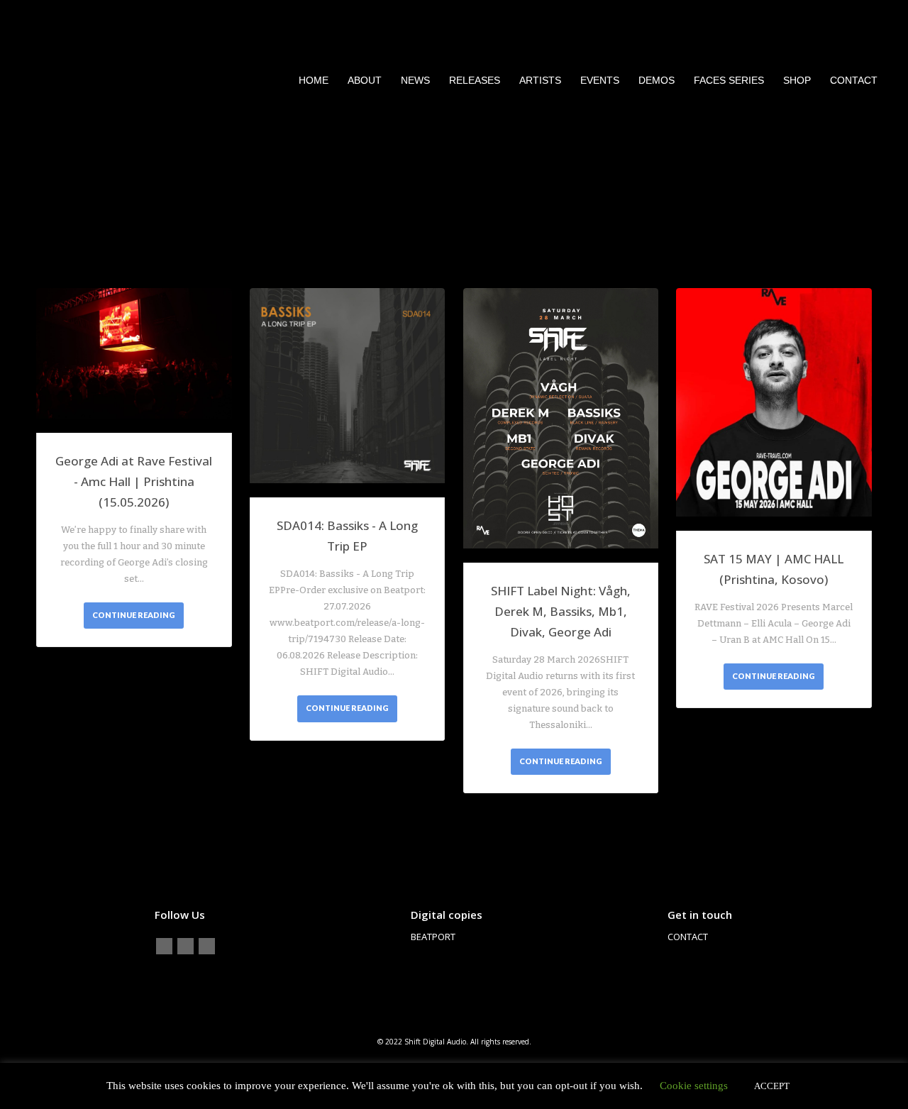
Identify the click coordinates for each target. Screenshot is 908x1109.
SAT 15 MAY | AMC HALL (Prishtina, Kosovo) (773, 569)
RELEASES (474, 80)
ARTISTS (540, 80)
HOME (313, 80)
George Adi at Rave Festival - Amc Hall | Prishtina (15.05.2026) (133, 481)
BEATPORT (433, 936)
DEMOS (656, 80)
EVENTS (599, 80)
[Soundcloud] (185, 946)
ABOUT (365, 80)
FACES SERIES (729, 80)
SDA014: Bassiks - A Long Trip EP (347, 535)
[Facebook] (164, 946)
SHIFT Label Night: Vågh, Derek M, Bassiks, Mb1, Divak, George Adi (561, 611)
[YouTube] (207, 946)
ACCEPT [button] (772, 1086)
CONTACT (853, 80)
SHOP (797, 80)
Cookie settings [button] (694, 1085)
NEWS (415, 80)
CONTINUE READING (133, 614)
